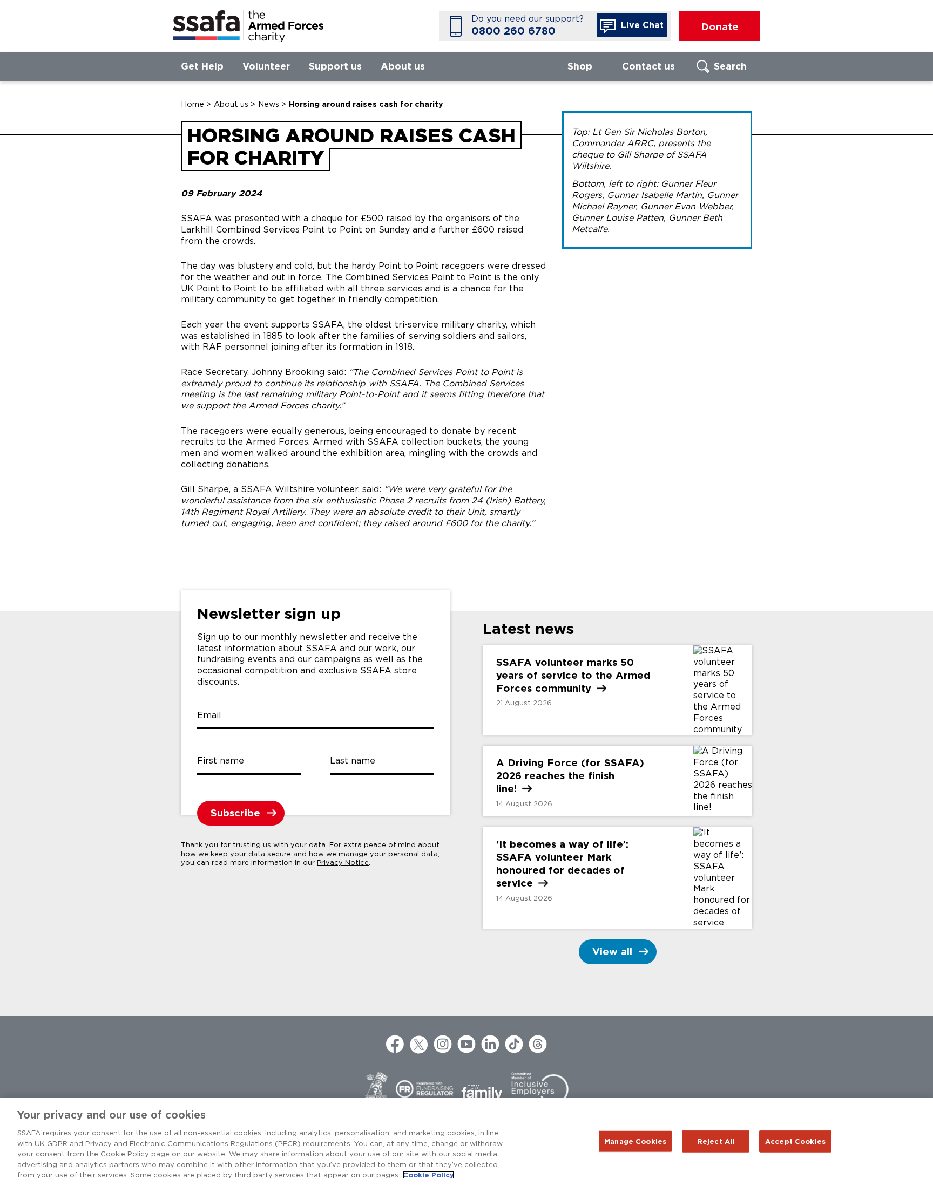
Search (730, 66)
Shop (579, 66)
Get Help (202, 66)
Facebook (395, 1044)
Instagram (443, 1044)
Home (192, 103)
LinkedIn (490, 1044)
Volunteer (266, 66)
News (268, 103)
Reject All (715, 1141)
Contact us (648, 66)
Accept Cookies (795, 1141)
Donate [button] (720, 26)
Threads (538, 1044)
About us (403, 66)
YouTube (466, 1044)
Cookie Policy (428, 1175)
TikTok (514, 1044)
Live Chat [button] (641, 25)
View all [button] (612, 951)
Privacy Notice (343, 862)
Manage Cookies (635, 1141)
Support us (335, 66)
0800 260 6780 (513, 31)
